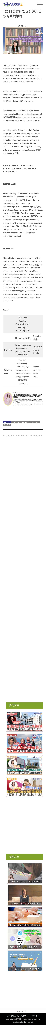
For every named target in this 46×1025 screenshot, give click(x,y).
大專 (37, 422)
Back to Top (21, 1011)
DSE (13, 422)
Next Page (23, 413)
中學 (31, 422)
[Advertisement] (23, 535)
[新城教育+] (13, 4)
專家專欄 (7, 425)
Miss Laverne (23, 422)
